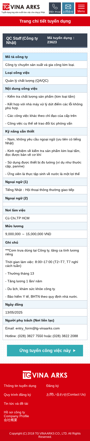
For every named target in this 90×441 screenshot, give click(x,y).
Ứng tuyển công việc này (45, 350)
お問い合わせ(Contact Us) (66, 394)
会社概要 (10, 420)
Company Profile (16, 416)
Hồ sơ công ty (14, 412)
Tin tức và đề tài (16, 403)
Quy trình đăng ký (17, 395)
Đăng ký (52, 386)
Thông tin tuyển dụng (20, 386)
